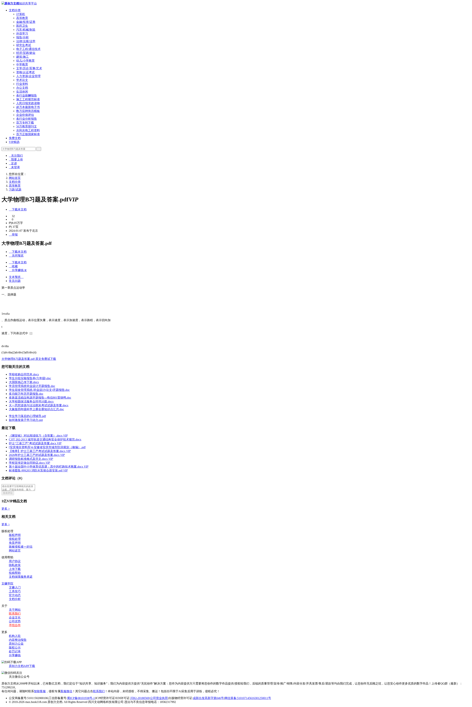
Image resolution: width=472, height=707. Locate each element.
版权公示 (15, 647)
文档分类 (15, 10)
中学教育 (22, 64)
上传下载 (15, 569)
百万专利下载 (25, 122)
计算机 (20, 14)
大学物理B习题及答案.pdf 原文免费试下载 (28, 358)
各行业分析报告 (26, 118)
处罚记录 (15, 651)
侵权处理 (15, 538)
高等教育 (22, 18)
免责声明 (15, 542)
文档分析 (15, 599)
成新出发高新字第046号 (208, 698)
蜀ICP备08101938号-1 (81, 698)
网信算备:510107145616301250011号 (248, 698)
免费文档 (15, 138)
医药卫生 (22, 25)
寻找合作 (15, 625)
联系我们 (15, 613)
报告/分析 (22, 37)
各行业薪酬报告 (26, 95)
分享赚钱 (15, 655)
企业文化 (15, 617)
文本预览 (16, 277)
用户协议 (15, 561)
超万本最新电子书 (28, 107)
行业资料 (22, 83)
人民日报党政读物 (28, 103)
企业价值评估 (25, 114)
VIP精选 (14, 142)
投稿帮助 (15, 572)
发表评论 (8, 493)
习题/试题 (15, 189)
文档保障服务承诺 (20, 576)
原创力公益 (16, 643)
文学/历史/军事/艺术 (29, 68)
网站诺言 (15, 550)
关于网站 (15, 609)
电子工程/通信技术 (28, 49)
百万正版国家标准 (28, 134)
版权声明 (15, 535)
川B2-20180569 (139, 698)
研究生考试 (23, 45)
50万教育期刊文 (26, 126)
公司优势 (15, 621)
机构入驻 (15, 635)
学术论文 (22, 80)
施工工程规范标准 (28, 99)
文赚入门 (15, 587)
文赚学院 (7, 583)
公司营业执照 (159, 698)
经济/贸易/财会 (25, 52)
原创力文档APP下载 (22, 666)
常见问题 (15, 280)
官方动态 (15, 595)
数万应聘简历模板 (28, 111)
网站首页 (15, 177)
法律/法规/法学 (25, 41)
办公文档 (22, 87)
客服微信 (66, 691)
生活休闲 (22, 91)
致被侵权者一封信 (20, 546)
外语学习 (22, 33)
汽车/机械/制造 (25, 29)
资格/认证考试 (25, 72)
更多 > (5, 508)
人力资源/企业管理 (28, 76)
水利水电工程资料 (28, 130)
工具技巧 (15, 591)
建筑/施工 (22, 56)
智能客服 (40, 691)
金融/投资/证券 (25, 21)
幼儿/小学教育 (25, 60)
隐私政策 (15, 565)
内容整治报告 (18, 639)
